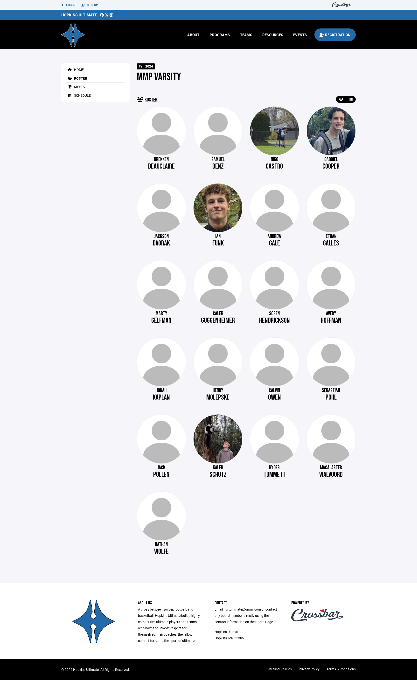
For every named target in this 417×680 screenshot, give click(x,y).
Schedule (82, 95)
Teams (246, 34)
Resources (272, 34)
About (193, 34)
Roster (80, 78)
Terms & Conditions (341, 669)
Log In (70, 5)
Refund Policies (280, 669)
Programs (220, 34)
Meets (79, 86)
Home (78, 69)
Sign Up (92, 5)
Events (300, 34)
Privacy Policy (309, 669)
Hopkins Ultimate (79, 14)
